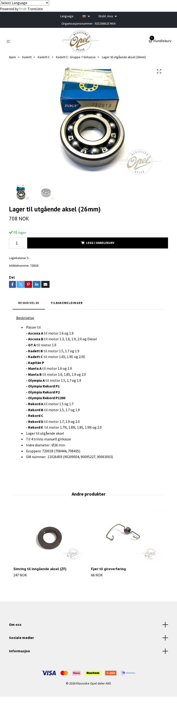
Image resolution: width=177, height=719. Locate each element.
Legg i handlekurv (100, 243)
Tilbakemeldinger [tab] (67, 303)
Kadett (27, 57)
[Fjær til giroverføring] (127, 536)
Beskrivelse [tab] (28, 303)
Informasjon (19, 651)
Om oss (15, 624)
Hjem (12, 57)
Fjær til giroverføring (108, 568)
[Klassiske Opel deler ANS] (80, 41)
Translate (35, 8)
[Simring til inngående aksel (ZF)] (49, 536)
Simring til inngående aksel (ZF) (39, 568)
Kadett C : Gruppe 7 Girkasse (76, 57)
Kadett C (44, 57)
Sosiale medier (21, 637)
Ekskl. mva (106, 16)
